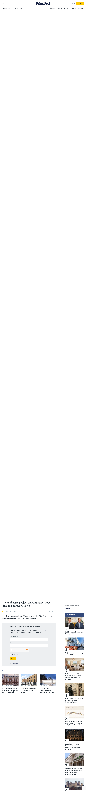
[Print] (55, 612)
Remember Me (14, 654)
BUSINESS (59, 8)
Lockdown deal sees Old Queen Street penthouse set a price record (10, 690)
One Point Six (68, 608)
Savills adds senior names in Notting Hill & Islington (74, 633)
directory (11, 8)
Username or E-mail (14, 636)
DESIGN (74, 8)
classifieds (18, 8)
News (6, 611)
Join (80, 3)
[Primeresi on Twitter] (44, 611)
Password (12, 642)
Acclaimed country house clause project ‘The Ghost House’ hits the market (47, 691)
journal (4, 8)
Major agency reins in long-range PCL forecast (74, 654)
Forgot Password (14, 663)
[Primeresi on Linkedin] (47, 611)
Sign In (73, 3)
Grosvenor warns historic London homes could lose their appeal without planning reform (73, 771)
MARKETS (52, 8)
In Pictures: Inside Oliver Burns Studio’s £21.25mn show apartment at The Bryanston (73, 676)
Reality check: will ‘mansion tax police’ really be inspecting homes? (74, 700)
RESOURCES (81, 8)
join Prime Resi (42, 630)
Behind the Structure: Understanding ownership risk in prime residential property (73, 746)
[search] (6, 3)
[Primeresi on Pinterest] (52, 611)
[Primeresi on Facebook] (49, 611)
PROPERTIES (67, 8)
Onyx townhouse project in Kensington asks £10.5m (29, 690)
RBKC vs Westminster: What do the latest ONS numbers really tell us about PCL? (74, 723)
